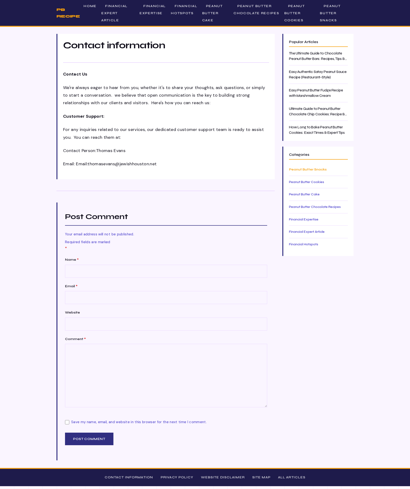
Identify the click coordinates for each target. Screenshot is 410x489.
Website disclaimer (223, 477)
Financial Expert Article (114, 13)
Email (71, 286)
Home (90, 6)
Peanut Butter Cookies (294, 13)
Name (72, 260)
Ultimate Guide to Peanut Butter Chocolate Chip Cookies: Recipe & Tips (317, 112)
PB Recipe (68, 12)
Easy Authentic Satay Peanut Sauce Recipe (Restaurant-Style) (318, 74)
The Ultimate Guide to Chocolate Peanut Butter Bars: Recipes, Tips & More (317, 56)
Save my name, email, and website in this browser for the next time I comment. (139, 422)
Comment (75, 339)
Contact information (129, 477)
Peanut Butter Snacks (330, 13)
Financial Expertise (153, 9)
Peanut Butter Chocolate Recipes (256, 9)
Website (72, 312)
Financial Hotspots (184, 9)
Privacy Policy (177, 477)
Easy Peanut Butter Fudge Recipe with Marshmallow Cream (316, 93)
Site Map (261, 477)
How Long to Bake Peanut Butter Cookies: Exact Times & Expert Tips (317, 130)
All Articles (291, 477)
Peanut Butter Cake (212, 13)
